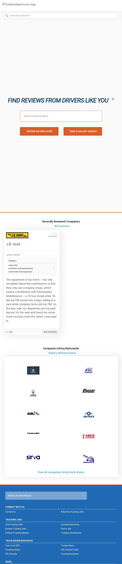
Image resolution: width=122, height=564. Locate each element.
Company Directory (70, 524)
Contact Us (10, 512)
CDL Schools (11, 554)
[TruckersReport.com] (19, 6)
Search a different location (62, 353)
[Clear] (116, 15)
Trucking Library (12, 549)
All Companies (62, 226)
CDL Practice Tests (70, 549)
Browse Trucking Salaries (17, 533)
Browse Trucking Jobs (15, 528)
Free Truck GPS (12, 545)
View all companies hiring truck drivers (61, 472)
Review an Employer (39, 131)
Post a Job (66, 528)
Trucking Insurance (70, 554)
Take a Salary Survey (83, 131)
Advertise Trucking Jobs (72, 512)
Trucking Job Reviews (71, 533)
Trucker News (67, 545)
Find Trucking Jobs (14, 524)
